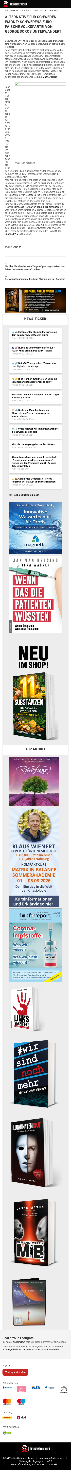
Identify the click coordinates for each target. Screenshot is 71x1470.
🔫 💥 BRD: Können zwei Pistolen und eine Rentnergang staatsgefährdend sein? (34, 380)
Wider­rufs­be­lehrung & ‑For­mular (27, 1464)
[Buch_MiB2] (35, 1232)
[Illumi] (35, 1153)
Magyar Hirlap (49, 77)
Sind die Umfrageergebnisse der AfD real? (34, 444)
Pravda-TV (16, 338)
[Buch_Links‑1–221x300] (27, 1008)
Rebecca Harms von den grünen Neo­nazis (37, 207)
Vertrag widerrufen (15, 1372)
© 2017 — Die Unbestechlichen (19, 1458)
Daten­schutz (57, 1458)
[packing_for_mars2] (35, 1300)
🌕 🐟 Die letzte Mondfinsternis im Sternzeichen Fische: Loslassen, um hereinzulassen (31, 413)
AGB (49, 1461)
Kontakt (53, 1464)
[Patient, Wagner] (35, 594)
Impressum (45, 1458)
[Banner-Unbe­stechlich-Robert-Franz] (34, 781)
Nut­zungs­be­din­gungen (31, 1461)
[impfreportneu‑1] (35, 945)
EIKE (14, 469)
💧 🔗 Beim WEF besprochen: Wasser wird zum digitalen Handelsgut (34, 365)
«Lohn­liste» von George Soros (24, 195)
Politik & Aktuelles (49, 10)
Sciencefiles (17, 447)
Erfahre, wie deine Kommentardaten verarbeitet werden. (31, 1349)
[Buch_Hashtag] (35, 1073)
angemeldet (19, 1342)
